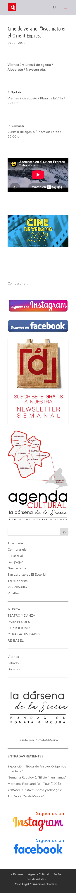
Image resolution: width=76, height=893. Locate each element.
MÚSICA (14, 609)
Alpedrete (15, 543)
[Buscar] (64, 532)
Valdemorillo (17, 587)
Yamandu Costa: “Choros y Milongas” (35, 790)
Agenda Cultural (38, 874)
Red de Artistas (36, 879)
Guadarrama (17, 568)
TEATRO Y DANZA (21, 615)
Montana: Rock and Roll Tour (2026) (34, 784)
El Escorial (15, 556)
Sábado (13, 663)
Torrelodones (17, 581)
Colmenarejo (17, 549)
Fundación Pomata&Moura (38, 740)
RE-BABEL (16, 640)
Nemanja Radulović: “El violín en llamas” (37, 777)
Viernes (13, 657)
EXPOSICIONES (19, 628)
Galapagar (15, 562)
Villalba (13, 593)
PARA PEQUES (19, 622)
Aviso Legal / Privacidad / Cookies (36, 884)
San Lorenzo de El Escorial (27, 574)
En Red (58, 874)
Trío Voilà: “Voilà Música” (26, 796)
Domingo (14, 669)
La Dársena (16, 874)
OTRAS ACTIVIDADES (24, 634)
